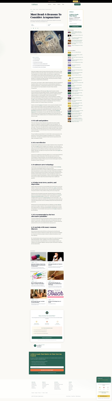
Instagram (36, 392)
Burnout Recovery (56, 383)
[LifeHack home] (34, 4)
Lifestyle (34, 9)
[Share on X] (36, 28)
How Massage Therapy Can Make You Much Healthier (38, 302)
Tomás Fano (35, 53)
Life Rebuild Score (33, 384)
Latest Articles (71, 385)
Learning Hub (44, 386)
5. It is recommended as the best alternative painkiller (41, 65)
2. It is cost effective (36, 60)
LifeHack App (44, 383)
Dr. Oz (39, 110)
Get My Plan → (75, 1)
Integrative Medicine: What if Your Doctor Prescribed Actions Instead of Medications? (38, 265)
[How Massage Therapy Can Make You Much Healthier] (38, 293)
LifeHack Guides (33, 383)
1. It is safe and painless (36, 58)
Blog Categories (71, 386)
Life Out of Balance (56, 386)
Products (54, 4)
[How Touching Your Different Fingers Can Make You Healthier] (38, 275)
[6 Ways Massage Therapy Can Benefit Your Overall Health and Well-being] (56, 275)
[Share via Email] (38, 28)
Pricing (63, 4)
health (37, 146)
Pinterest (39, 392)
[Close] (79, 1)
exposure (40, 104)
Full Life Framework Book (45, 384)
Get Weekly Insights (75, 26)
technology (59, 166)
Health (37, 9)
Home (31, 9)
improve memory (47, 197)
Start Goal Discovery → (103, 396)
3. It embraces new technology (37, 62)
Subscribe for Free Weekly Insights (47, 370)
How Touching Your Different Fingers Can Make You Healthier (37, 283)
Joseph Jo (32, 25)
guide (59, 150)
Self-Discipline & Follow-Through (58, 384)
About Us (70, 383)
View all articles (39, 347)
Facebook (32, 392)
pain (33, 99)
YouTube (43, 392)
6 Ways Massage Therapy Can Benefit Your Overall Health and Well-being (54, 283)
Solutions (59, 4)
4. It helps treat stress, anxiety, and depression (40, 63)
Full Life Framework (34, 385)
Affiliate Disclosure (78, 396)
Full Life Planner (44, 385)
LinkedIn (46, 392)
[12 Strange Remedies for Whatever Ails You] (56, 256)
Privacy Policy (73, 396)
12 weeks (55, 208)
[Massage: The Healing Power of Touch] (56, 293)
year (54, 75)
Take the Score (77, 4)
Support (70, 390)
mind (59, 204)
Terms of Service (68, 396)
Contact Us (70, 384)
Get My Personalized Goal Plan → (47, 337)
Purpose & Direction (57, 385)
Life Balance (33, 386)
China (48, 90)
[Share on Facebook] (31, 28)
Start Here (49, 4)
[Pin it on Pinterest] (33, 28)
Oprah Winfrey (33, 110)
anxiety (55, 187)
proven (49, 207)
